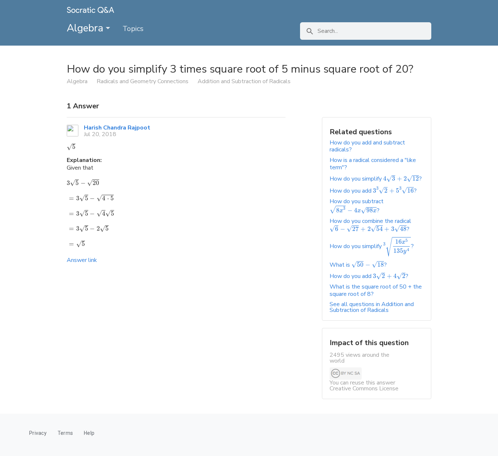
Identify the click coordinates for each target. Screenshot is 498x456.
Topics (133, 29)
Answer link (82, 260)
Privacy (38, 433)
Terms (65, 433)
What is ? (358, 265)
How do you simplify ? (376, 179)
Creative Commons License (364, 388)
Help (89, 433)
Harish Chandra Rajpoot (117, 128)
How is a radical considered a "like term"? (373, 163)
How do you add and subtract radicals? (367, 146)
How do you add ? (373, 191)
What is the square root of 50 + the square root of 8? (376, 290)
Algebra (86, 28)
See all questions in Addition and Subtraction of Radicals (372, 307)
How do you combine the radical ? (370, 225)
